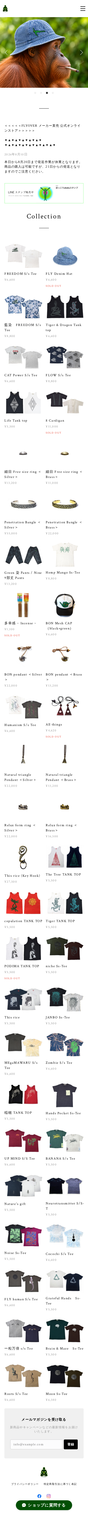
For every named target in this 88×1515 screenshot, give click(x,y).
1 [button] (35, 93)
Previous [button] (7, 52)
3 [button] (47, 93)
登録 (70, 1444)
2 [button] (41, 93)
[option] (44, 52)
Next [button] (80, 52)
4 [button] (53, 93)
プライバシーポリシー (25, 1484)
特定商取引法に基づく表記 (60, 1484)
